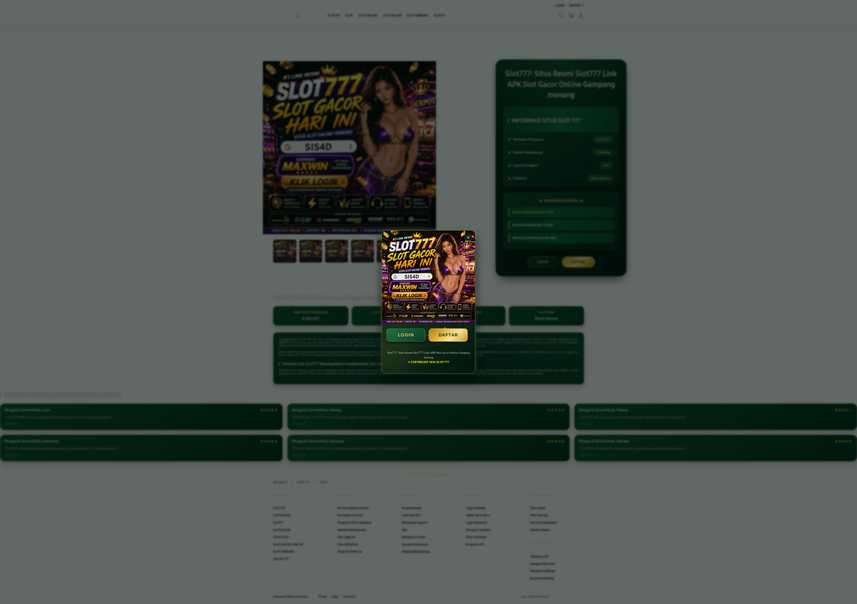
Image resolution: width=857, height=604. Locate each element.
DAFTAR (448, 334)
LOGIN (406, 334)
